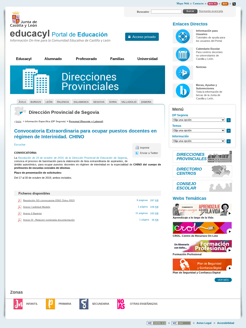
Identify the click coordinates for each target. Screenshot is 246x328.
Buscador (143, 11)
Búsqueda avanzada (211, 11)
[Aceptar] (190, 11)
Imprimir (144, 147)
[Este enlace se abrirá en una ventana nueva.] (234, 4)
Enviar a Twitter (149, 153)
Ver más (223, 279)
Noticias (201, 67)
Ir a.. (228, 120)
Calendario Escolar (208, 48)
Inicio (18, 121)
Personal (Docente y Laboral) (86, 121)
